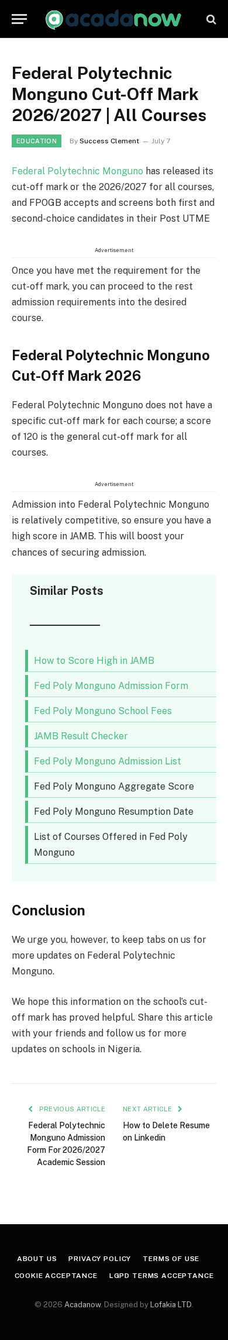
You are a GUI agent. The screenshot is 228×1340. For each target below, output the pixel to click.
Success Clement (109, 141)
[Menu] (19, 19)
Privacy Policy (99, 1259)
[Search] (210, 19)
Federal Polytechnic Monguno (77, 171)
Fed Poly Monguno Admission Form (111, 685)
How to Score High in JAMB (94, 660)
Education (36, 140)
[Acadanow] (114, 19)
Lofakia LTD (171, 1304)
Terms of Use (171, 1259)
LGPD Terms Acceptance (161, 1276)
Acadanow (82, 1304)
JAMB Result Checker (81, 736)
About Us (37, 1259)
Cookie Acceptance (56, 1276)
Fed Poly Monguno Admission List (107, 761)
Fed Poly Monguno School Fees (103, 710)
